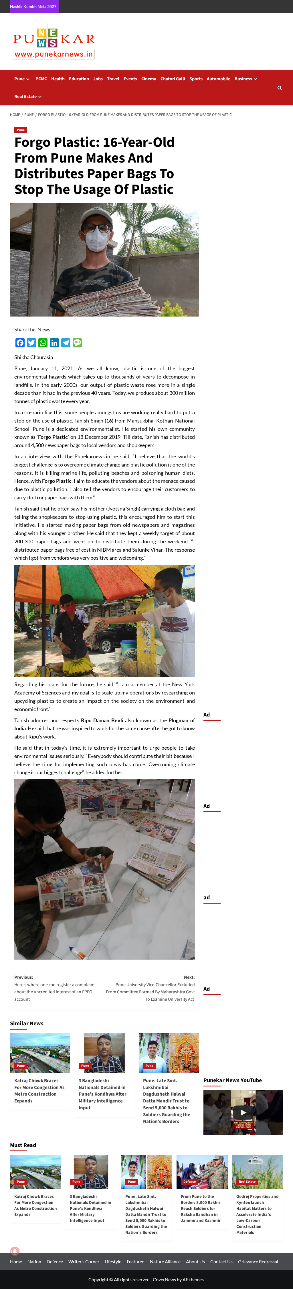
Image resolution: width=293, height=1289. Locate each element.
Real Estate (25, 96)
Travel (113, 79)
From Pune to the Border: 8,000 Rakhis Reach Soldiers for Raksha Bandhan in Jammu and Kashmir (201, 1209)
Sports (196, 79)
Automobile (218, 79)
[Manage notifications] (14, 1251)
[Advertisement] (243, 760)
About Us (195, 1261)
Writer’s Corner (83, 1261)
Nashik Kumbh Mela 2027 (33, 6)
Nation (34, 1261)
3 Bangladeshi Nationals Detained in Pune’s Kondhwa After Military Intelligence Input (102, 1094)
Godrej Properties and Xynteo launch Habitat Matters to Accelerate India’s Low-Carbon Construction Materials (257, 1215)
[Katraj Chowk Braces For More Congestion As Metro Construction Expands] (40, 1053)
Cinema (148, 79)
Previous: (54, 988)
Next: (150, 988)
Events (130, 79)
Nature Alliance (165, 1261)
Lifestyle (113, 1261)
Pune (19, 79)
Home (16, 1261)
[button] (279, 88)
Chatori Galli (173, 79)
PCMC (41, 79)
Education (79, 79)
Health (58, 79)
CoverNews (164, 1279)
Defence (189, 1181)
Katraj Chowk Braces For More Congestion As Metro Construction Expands (39, 1090)
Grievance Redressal (258, 1261)
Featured (135, 1261)
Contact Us (221, 1261)
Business (243, 79)
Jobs (98, 79)
